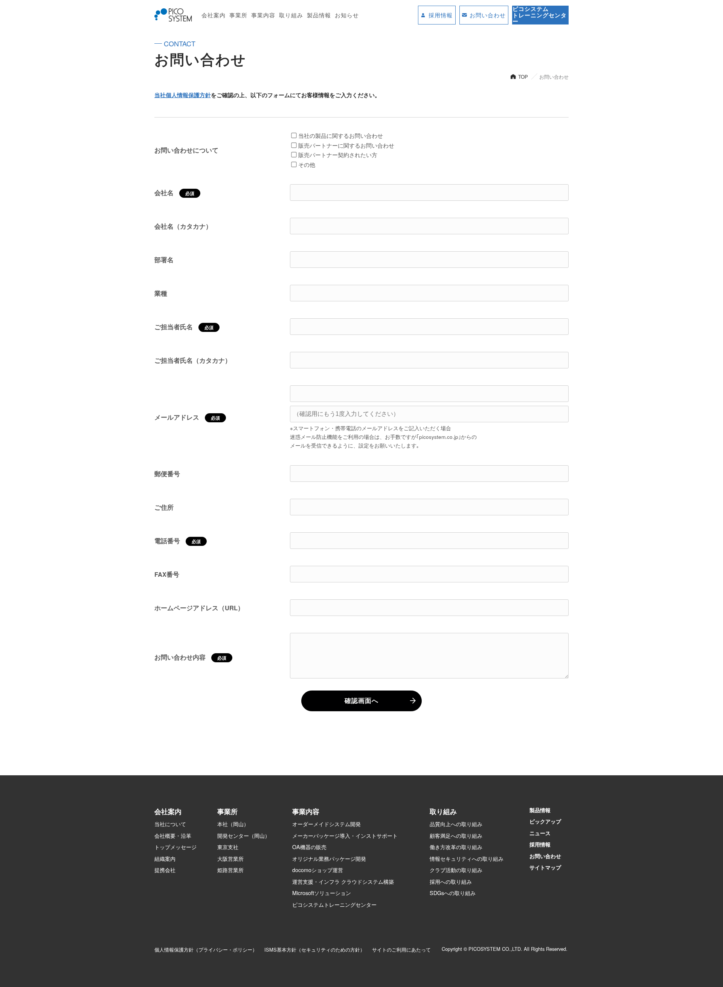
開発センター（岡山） (243, 835)
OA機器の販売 (309, 847)
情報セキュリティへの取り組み (466, 858)
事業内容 (263, 15)
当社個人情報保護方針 (182, 95)
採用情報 (540, 844)
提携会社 (164, 870)
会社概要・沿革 (172, 835)
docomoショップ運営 (317, 870)
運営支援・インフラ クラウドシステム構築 (343, 881)
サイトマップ (545, 867)
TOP (523, 76)
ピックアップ (545, 821)
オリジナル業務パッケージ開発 (329, 858)
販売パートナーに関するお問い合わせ (346, 145)
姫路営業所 (230, 870)
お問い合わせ (545, 856)
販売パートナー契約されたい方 (337, 155)
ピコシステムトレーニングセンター (334, 904)
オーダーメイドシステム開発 (326, 824)
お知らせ (347, 15)
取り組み (291, 15)
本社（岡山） (233, 824)
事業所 (238, 15)
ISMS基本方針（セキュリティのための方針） (314, 949)
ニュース (540, 833)
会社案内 (213, 15)
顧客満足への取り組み (456, 835)
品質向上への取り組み (456, 824)
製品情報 (319, 15)
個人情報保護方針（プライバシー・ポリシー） (205, 949)
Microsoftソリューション (321, 893)
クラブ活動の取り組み (456, 870)
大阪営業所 (230, 858)
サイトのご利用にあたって (401, 949)
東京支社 (227, 847)
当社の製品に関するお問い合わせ (340, 135)
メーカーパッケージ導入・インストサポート (345, 835)
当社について (170, 824)
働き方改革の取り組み (456, 847)
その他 (306, 164)
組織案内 (164, 858)
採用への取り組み (451, 881)
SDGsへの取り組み (453, 893)
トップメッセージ (175, 847)
